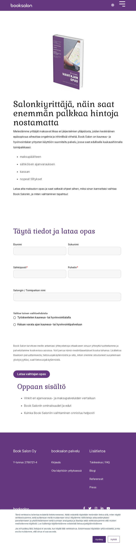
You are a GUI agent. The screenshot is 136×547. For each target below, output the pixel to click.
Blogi (93, 470)
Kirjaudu (56, 462)
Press (93, 487)
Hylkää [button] (114, 539)
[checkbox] (67, 321)
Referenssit (96, 479)
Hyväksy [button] (99, 539)
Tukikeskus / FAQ (100, 462)
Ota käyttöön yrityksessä (66, 470)
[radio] (67, 318)
